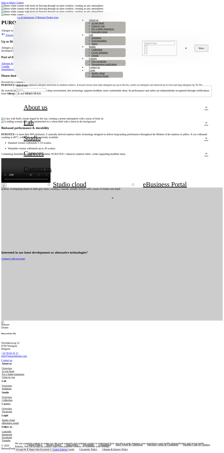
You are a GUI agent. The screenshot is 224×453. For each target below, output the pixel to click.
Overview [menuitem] (7, 368)
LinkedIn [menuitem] (6, 431)
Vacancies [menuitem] (7, 411)
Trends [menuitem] (95, 55)
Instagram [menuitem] (7, 434)
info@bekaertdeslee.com (14, 356)
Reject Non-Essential (39, 449)
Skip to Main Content (12, 2)
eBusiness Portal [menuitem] (100, 76)
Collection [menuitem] (97, 49)
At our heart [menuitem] (98, 23)
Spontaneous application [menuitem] (104, 64)
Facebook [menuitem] (7, 437)
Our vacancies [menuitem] (99, 61)
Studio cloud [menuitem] (98, 73)
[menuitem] (93, 20)
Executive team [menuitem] (99, 31)
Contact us (6, 360)
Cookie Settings (60, 449)
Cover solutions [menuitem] (100, 52)
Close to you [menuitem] (98, 26)
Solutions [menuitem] (96, 37)
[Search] (145, 49)
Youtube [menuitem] (6, 440)
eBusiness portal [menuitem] (10, 423)
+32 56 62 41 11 (9, 353)
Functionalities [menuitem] (99, 40)
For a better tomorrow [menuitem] (103, 29)
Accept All (21, 449)
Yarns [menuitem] (94, 43)
